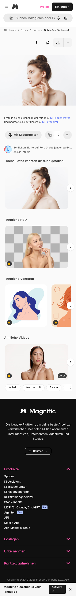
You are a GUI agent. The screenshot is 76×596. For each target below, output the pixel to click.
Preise (44, 7)
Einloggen (62, 7)
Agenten (13, 512)
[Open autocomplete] (9, 18)
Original (27, 57)
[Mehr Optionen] (36, 42)
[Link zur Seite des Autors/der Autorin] (8, 150)
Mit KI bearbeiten (26, 135)
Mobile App (11, 523)
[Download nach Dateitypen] (67, 42)
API (6, 517)
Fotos (36, 30)
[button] (38, 451)
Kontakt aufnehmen (19, 563)
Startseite (10, 30)
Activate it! (57, 589)
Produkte (11, 469)
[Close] (70, 589)
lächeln (13, 387)
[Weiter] (58, 135)
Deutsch (38, 451)
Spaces (9, 476)
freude (54, 387)
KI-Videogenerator (16, 492)
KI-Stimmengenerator (18, 497)
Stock (24, 30)
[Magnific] (38, 412)
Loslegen (11, 539)
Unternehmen (14, 551)
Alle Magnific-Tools (17, 528)
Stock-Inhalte (13, 502)
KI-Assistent (12, 481)
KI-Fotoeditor (50, 122)
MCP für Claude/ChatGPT (25, 507)
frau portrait (33, 387)
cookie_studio (22, 152)
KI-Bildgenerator (60, 118)
